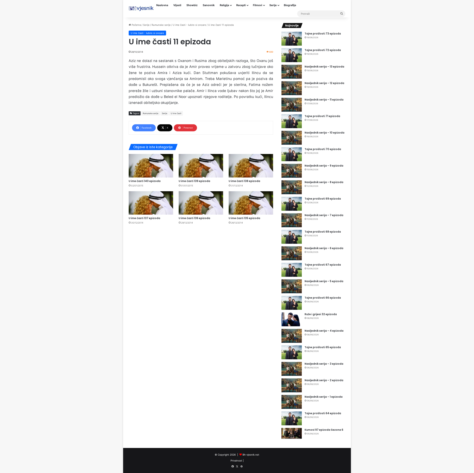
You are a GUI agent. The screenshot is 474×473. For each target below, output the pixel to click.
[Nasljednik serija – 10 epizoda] (291, 138)
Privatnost (236, 460)
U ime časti (176, 113)
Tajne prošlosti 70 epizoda (323, 149)
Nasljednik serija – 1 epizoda (324, 397)
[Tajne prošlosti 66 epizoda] (291, 303)
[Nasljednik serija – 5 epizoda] (291, 286)
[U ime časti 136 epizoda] (201, 203)
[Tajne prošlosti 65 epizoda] (291, 352)
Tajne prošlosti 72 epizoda (323, 50)
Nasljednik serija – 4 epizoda (324, 331)
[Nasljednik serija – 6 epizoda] (291, 253)
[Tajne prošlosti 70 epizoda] (291, 154)
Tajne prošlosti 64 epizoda (323, 413)
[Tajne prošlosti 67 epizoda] (291, 270)
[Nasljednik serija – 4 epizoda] (291, 336)
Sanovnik (209, 5)
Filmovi (257, 5)
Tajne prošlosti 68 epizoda (323, 232)
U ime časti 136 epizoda (194, 218)
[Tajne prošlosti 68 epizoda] (291, 237)
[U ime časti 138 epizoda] (251, 166)
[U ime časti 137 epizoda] (151, 203)
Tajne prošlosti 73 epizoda (323, 33)
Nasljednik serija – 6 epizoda (324, 248)
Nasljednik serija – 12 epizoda (324, 83)
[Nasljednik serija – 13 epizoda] (291, 72)
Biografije (290, 5)
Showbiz (192, 5)
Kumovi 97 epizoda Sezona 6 (324, 430)
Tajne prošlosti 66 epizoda (323, 298)
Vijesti (177, 5)
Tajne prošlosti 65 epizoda (323, 347)
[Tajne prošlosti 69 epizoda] (291, 204)
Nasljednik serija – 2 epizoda (324, 380)
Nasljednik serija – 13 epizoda (324, 66)
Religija (224, 5)
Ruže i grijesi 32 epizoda (321, 314)
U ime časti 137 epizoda (144, 218)
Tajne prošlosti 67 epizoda (323, 265)
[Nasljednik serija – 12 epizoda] (291, 88)
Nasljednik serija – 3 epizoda (324, 364)
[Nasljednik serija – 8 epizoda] (291, 187)
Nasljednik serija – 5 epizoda (324, 281)
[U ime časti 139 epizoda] (201, 166)
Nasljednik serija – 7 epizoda (324, 215)
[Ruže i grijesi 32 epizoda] (291, 319)
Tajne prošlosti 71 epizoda (322, 116)
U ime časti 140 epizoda (145, 181)
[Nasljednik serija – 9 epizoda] (291, 171)
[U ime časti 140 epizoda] (151, 166)
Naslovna (162, 5)
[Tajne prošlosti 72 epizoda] (291, 55)
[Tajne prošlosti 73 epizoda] (291, 39)
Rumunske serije (161, 24)
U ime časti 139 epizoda (194, 181)
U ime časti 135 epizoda (244, 218)
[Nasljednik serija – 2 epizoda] (291, 385)
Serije (273, 5)
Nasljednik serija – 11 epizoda (324, 99)
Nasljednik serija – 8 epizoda (324, 182)
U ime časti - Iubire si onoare (189, 24)
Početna (136, 24)
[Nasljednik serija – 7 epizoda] (291, 220)
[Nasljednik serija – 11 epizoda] (291, 105)
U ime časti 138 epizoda (244, 181)
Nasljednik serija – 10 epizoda (324, 132)
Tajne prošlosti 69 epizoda (323, 199)
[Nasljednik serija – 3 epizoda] (291, 369)
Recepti (241, 5)
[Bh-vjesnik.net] (141, 8)
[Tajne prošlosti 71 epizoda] (291, 121)
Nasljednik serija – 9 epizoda (324, 165)
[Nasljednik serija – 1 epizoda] (291, 402)
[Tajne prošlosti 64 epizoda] (291, 418)
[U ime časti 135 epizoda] (251, 203)
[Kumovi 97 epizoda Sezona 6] (291, 433)
